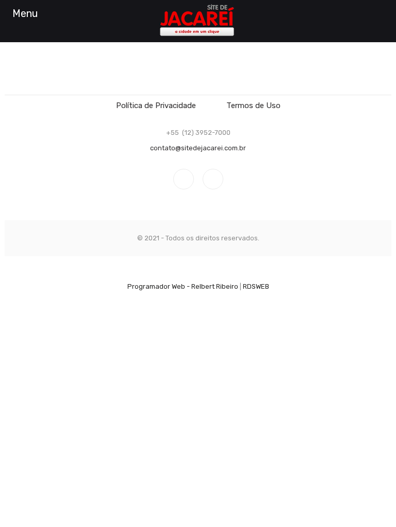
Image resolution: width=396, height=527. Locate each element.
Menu (25, 13)
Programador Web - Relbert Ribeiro (182, 286)
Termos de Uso (253, 105)
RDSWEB (256, 286)
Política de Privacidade (156, 105)
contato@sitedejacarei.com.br (198, 148)
